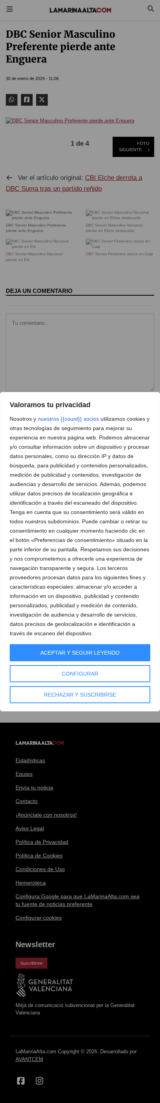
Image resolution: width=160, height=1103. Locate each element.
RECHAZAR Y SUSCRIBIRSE (80, 695)
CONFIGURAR (80, 674)
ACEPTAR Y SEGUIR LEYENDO (80, 653)
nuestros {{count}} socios (68, 419)
